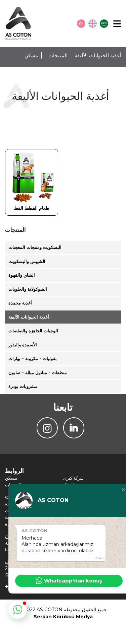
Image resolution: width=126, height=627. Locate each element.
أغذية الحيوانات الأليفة (28, 317)
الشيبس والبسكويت (26, 261)
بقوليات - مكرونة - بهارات (32, 358)
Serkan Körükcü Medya (63, 617)
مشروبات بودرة (22, 386)
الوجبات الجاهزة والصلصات (33, 330)
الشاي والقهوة (21, 275)
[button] (17, 609)
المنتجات (58, 55)
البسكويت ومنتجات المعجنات (34, 247)
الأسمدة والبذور (22, 344)
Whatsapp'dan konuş (73, 580)
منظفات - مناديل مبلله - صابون (37, 372)
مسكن (31, 55)
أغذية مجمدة (20, 302)
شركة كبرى (73, 478)
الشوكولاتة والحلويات (27, 289)
